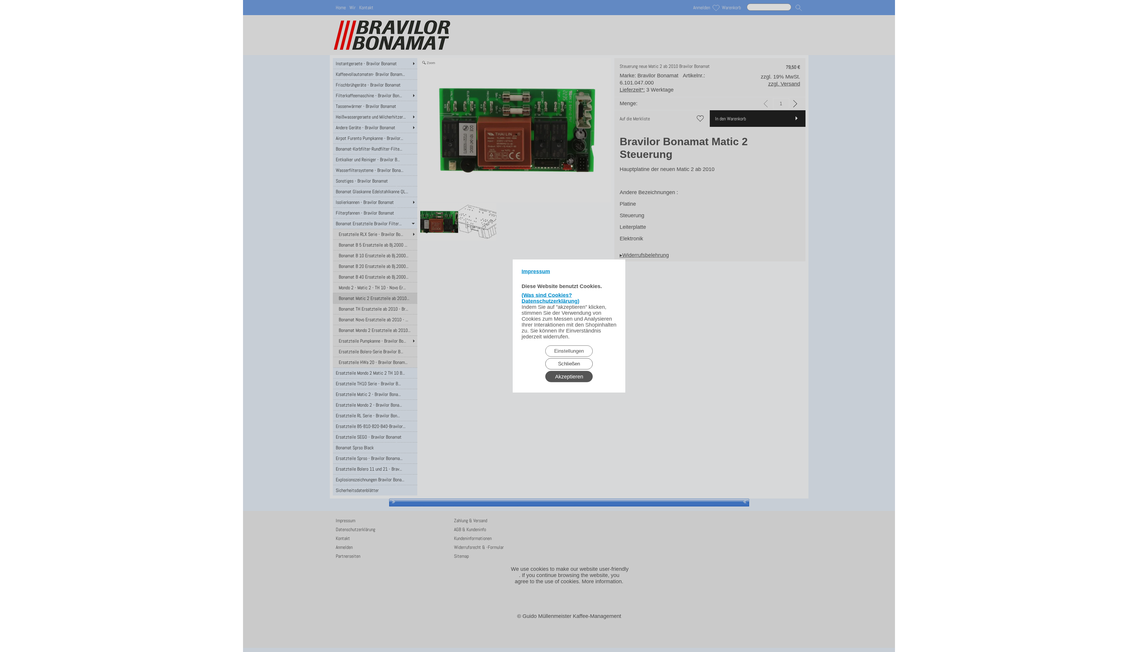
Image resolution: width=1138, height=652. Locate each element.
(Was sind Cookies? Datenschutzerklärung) (550, 298)
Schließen (569, 364)
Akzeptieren (569, 377)
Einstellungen (569, 351)
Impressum (536, 271)
